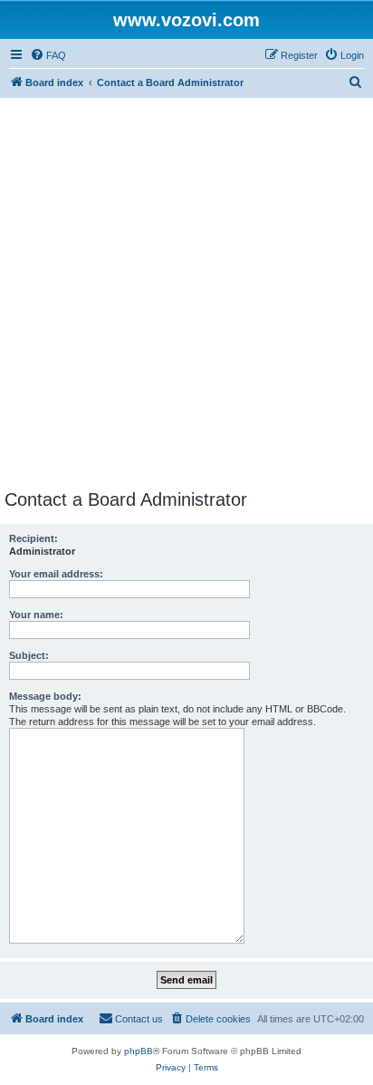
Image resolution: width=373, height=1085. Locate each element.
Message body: (45, 696)
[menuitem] (48, 55)
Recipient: (33, 538)
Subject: (29, 655)
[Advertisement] (186, 293)
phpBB (138, 1051)
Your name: (36, 614)
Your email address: (56, 573)
